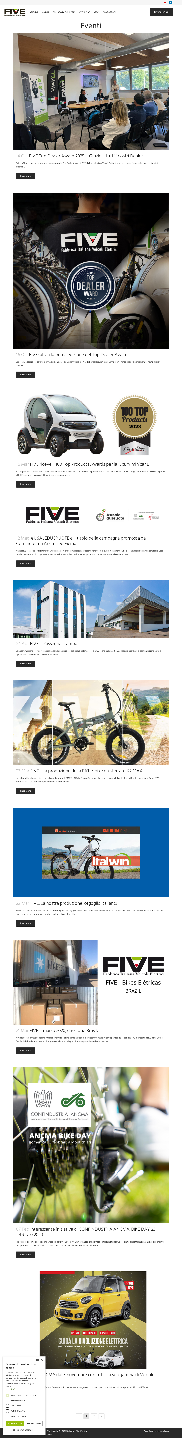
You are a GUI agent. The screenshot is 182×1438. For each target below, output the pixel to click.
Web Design (149, 1431)
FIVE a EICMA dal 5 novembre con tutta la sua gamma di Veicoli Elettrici (84, 1377)
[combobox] (37, 1360)
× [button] (42, 1360)
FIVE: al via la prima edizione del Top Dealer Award (78, 355)
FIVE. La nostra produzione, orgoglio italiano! (73, 903)
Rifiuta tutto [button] (34, 1423)
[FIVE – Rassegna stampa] (91, 609)
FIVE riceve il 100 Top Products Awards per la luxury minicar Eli (90, 464)
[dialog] (24, 1395)
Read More (25, 176)
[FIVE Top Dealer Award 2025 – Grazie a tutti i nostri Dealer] (91, 91)
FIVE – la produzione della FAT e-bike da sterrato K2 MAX (86, 771)
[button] (24, 1430)
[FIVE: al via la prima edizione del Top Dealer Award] (91, 271)
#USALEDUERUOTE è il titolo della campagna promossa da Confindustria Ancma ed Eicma (81, 540)
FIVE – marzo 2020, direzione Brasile (64, 1030)
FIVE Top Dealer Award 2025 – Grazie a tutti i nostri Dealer (86, 156)
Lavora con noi (161, 12)
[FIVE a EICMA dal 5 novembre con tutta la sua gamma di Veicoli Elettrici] (91, 1320)
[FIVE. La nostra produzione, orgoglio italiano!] (91, 852)
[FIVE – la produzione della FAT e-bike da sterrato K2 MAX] (91, 722)
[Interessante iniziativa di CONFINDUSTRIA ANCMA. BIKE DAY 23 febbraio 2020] (91, 1145)
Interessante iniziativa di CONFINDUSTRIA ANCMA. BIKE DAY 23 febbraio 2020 (85, 1231)
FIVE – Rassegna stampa (53, 644)
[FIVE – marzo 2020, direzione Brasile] (91, 982)
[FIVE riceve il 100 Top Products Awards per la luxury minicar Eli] (91, 424)
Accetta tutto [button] (15, 1423)
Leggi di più (10, 1389)
